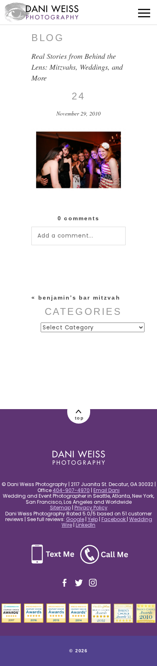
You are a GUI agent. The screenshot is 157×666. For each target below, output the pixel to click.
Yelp (93, 519)
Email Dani (106, 490)
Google (75, 519)
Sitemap (60, 507)
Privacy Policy (90, 507)
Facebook (114, 519)
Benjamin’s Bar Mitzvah (79, 297)
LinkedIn (85, 524)
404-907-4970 (71, 490)
